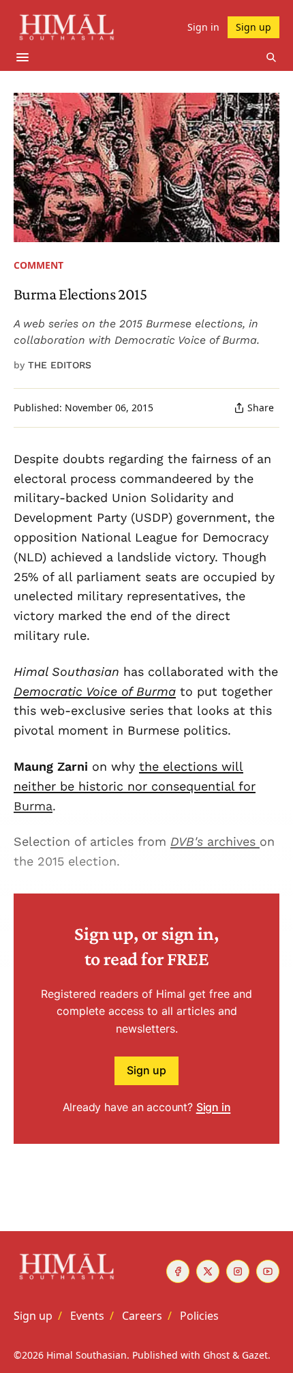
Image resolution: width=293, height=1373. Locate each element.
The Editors (59, 364)
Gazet (255, 1354)
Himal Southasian (86, 1354)
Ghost (216, 1354)
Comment (38, 265)
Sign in (213, 1107)
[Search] (271, 57)
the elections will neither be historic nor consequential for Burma (135, 786)
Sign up (146, 1070)
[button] (33, 1316)
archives (231, 841)
